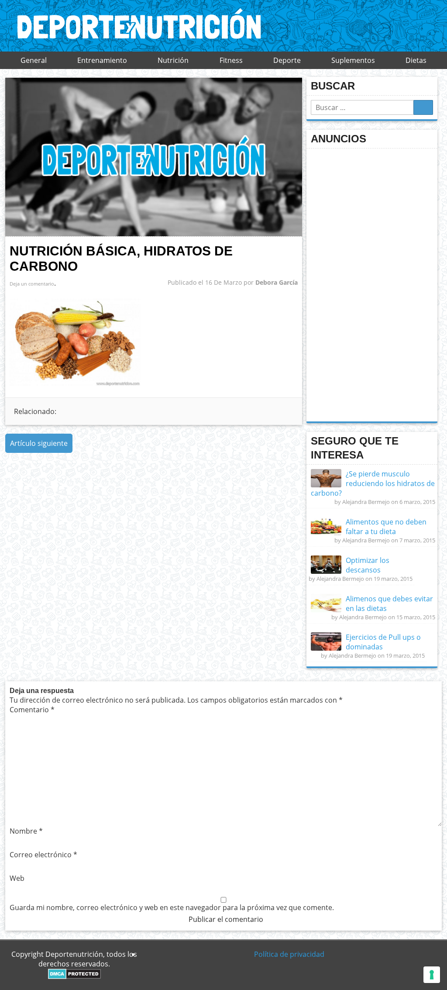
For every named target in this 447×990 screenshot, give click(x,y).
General (34, 60)
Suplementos (353, 60)
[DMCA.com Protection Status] (74, 976)
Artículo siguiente (39, 443)
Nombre (26, 831)
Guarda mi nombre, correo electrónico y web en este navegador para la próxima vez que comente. (172, 907)
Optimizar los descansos (367, 565)
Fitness (231, 60)
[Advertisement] (376, 284)
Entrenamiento (102, 60)
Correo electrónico (43, 854)
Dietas (416, 60)
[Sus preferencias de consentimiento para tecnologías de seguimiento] (431, 974)
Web (17, 878)
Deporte (287, 60)
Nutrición (173, 60)
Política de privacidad (289, 954)
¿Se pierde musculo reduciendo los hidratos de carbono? (373, 483)
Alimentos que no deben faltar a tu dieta (386, 526)
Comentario (32, 709)
